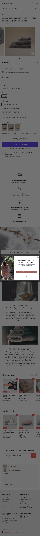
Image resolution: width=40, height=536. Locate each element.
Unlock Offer (26, 271)
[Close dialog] (38, 257)
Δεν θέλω (26, 276)
